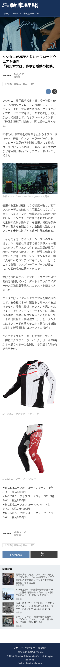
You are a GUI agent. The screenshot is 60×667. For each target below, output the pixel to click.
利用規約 (42, 647)
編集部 (17, 76)
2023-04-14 (19, 74)
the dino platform (34, 663)
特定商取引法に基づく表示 (31, 652)
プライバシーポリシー (24, 647)
